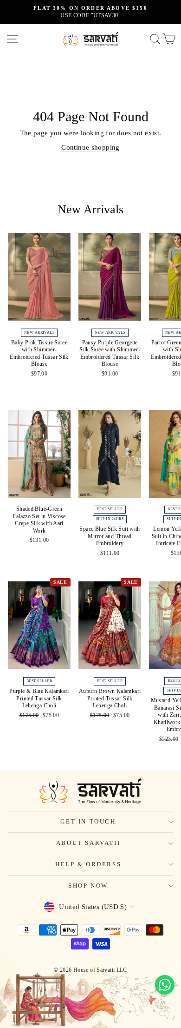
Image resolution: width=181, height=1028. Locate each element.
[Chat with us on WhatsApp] (165, 985)
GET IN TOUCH (88, 821)
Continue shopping (90, 147)
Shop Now (88, 885)
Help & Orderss (88, 864)
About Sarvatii (88, 842)
